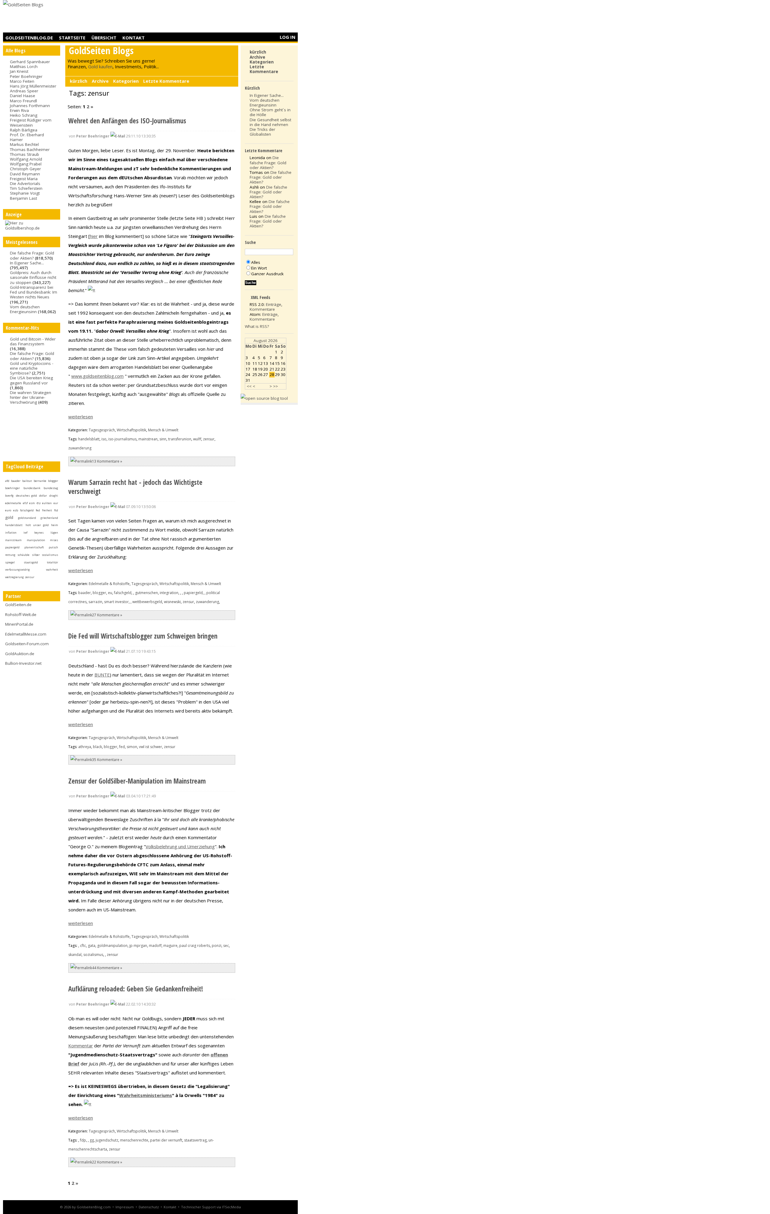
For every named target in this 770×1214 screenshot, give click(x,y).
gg (92, 1140)
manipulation (36, 540)
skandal (75, 954)
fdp (83, 1140)
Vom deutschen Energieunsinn (25, 309)
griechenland (49, 518)
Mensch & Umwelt (163, 430)
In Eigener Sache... (27, 263)
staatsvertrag (195, 1140)
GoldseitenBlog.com (94, 1207)
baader (15, 481)
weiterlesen (80, 417)
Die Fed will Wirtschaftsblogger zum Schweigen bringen (142, 636)
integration (169, 592)
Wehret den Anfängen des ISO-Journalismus (127, 120)
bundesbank (31, 488)
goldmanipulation (112, 945)
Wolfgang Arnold (26, 159)
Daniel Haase (22, 95)
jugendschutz (107, 1140)
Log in (287, 37)
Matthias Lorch (24, 66)
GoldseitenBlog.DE (29, 38)
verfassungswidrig (17, 570)
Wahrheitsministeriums (145, 1095)
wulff (197, 439)
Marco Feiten (22, 81)
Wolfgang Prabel (26, 164)
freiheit (47, 510)
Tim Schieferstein (26, 188)
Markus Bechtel (24, 144)
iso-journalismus (122, 439)
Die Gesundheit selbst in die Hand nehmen (270, 122)
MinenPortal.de (19, 624)
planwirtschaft (34, 547)
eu (38, 503)
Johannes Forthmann (30, 105)
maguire (170, 945)
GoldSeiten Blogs (101, 50)
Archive (100, 81)
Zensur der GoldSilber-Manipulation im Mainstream (137, 781)
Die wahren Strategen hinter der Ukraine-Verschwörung (30, 397)
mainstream (13, 540)
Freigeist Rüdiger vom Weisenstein (30, 122)
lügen (54, 533)
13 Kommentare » (107, 461)
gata (91, 945)
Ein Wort (259, 268)
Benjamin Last (23, 198)
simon (132, 746)
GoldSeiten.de (18, 604)
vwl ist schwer (150, 746)
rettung (10, 555)
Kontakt (133, 38)
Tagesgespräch (102, 430)
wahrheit (52, 570)
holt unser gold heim (42, 525)
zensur (29, 577)
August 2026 (266, 340)
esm (32, 503)
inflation (11, 533)
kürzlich (78, 81)
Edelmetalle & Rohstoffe (109, 583)
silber (36, 555)
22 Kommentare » (107, 1162)
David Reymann (25, 174)
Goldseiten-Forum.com (27, 643)
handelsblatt (14, 525)
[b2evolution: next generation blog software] (264, 398)
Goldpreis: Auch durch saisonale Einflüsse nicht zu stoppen (33, 277)
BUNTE (102, 675)
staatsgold (31, 562)
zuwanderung (79, 448)
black (97, 746)
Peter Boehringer (26, 76)
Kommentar (80, 1046)
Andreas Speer (24, 91)
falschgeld (27, 510)
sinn (162, 439)
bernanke (40, 481)
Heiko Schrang (23, 115)
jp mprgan (138, 945)
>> (275, 386)
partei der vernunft (166, 1140)
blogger (53, 481)
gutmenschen (146, 592)
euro (8, 510)
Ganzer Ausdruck (267, 273)
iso (103, 439)
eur (56, 503)
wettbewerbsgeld (147, 601)
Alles (255, 262)
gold (9, 517)
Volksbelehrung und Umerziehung (180, 846)
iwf (25, 533)
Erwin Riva (19, 110)
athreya (84, 746)
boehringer (12, 488)
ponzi (216, 945)
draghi (53, 496)
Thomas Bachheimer (30, 149)
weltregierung (14, 577)
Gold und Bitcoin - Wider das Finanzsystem (33, 341)
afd (7, 481)
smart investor (116, 601)
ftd (56, 510)
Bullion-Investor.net (23, 663)
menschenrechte (134, 1140)
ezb (15, 510)
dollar (43, 496)
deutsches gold (26, 496)
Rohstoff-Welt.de (20, 614)
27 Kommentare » (107, 615)
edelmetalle (13, 503)
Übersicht (103, 38)
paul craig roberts (194, 945)
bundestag (51, 488)
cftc (83, 945)
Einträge (273, 304)
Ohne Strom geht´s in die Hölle (270, 112)
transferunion (179, 439)
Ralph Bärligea (23, 130)
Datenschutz (149, 1207)
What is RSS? (257, 326)
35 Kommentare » (107, 759)
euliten (47, 503)
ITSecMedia (231, 1207)
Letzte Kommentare (166, 81)
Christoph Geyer (25, 168)
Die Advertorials (25, 183)
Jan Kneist (19, 71)
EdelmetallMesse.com (25, 634)
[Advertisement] (188, 16)
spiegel (10, 562)
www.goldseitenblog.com (97, 376)
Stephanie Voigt (25, 193)
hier (94, 236)
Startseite (72, 38)
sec (226, 945)
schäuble (23, 555)
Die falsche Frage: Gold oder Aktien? (32, 255)
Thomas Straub (24, 154)
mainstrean (148, 439)
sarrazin (95, 601)
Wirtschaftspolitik (131, 430)
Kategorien (126, 81)
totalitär (52, 562)
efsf (25, 503)
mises (54, 540)
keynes (39, 533)
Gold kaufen (100, 66)
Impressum (125, 1207)
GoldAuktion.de (19, 653)
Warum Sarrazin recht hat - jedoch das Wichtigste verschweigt (135, 487)
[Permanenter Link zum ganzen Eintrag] (81, 461)
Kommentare (262, 309)
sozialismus (50, 555)
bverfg (9, 496)
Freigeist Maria (24, 178)
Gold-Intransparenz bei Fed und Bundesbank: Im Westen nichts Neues (33, 292)
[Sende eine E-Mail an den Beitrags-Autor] (117, 136)
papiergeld (12, 547)
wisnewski (172, 601)
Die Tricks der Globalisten (262, 132)
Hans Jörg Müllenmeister (33, 86)
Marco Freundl (23, 100)
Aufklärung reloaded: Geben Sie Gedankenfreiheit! (135, 989)
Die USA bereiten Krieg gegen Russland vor (31, 380)
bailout (27, 481)
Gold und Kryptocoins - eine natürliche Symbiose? (31, 368)
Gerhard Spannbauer (30, 61)
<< (249, 386)
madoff (155, 945)
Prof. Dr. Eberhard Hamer (27, 137)
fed (38, 510)
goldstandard (27, 518)
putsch (53, 547)
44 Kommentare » (107, 967)
